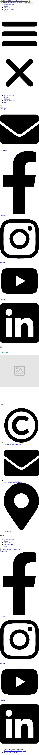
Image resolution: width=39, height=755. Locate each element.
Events (6, 6)
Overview (5, 352)
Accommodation (9, 4)
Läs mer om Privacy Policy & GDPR (11, 2)
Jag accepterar (28, 2)
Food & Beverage (9, 9)
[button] (19, 53)
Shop (5, 11)
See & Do (7, 7)
